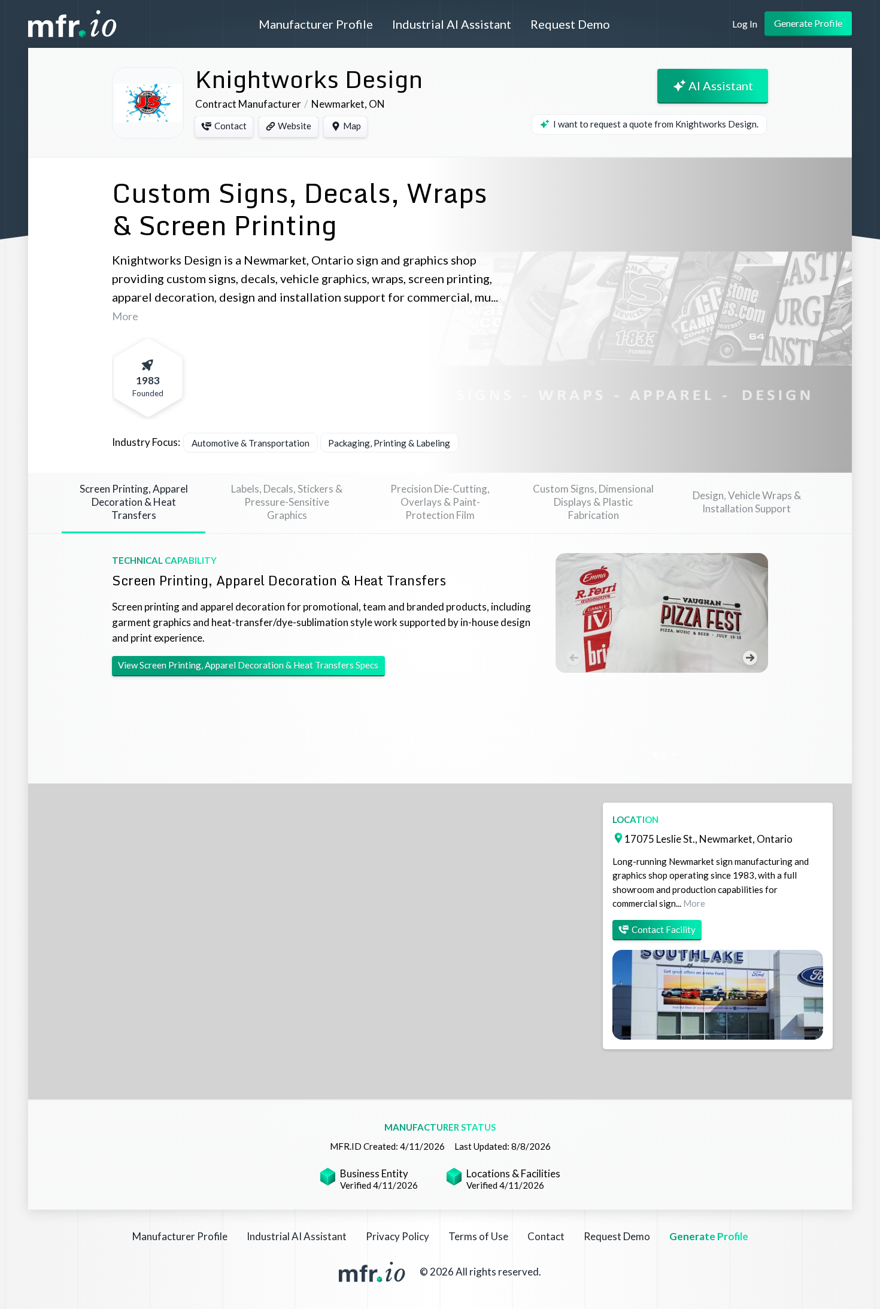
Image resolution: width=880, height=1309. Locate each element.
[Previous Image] (573, 658)
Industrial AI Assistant (451, 24)
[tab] (133, 503)
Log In (744, 23)
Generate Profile (808, 23)
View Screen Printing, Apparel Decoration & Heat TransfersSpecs (248, 665)
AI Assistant (720, 85)
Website (294, 125)
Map (352, 125)
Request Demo (570, 24)
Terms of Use (478, 1236)
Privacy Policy (397, 1236)
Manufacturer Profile (316, 24)
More (125, 316)
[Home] (82, 24)
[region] (440, 941)
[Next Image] (750, 658)
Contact (230, 125)
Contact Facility (664, 929)
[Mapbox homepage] (58, 1089)
